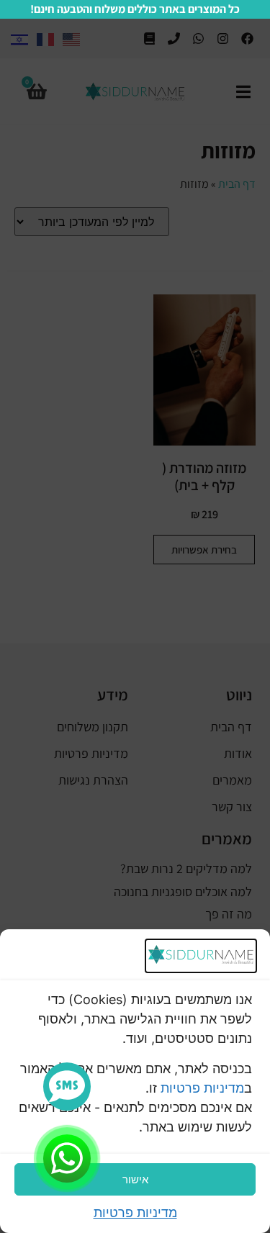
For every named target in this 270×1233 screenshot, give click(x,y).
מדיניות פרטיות (202, 1088)
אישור (135, 1179)
